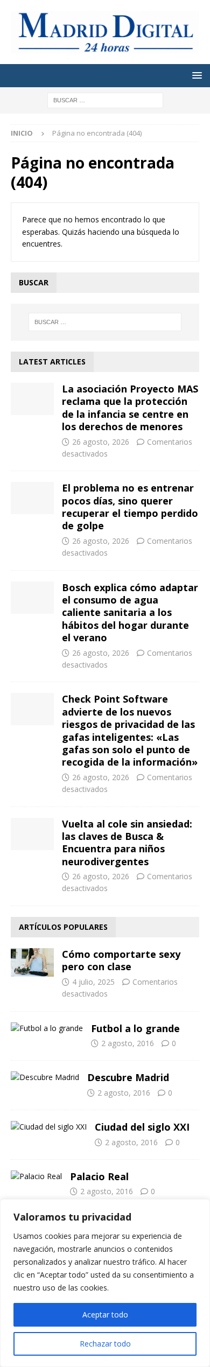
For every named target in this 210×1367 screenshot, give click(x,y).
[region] (105, 1283)
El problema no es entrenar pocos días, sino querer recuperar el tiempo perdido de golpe (130, 506)
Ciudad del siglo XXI (142, 1126)
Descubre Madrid (128, 1077)
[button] (195, 75)
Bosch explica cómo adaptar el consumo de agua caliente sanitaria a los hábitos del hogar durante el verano (130, 612)
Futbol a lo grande (135, 1028)
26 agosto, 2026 (100, 442)
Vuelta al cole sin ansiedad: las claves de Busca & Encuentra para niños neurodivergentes (127, 842)
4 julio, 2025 (93, 982)
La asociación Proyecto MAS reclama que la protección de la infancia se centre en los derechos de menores (130, 407)
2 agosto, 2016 (127, 1043)
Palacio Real (99, 1176)
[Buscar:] (105, 99)
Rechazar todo (105, 1343)
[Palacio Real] (36, 1176)
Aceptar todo (105, 1314)
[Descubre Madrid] (45, 1077)
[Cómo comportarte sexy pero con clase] (32, 962)
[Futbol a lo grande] (47, 1028)
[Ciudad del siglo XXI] (49, 1127)
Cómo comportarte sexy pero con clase (121, 960)
